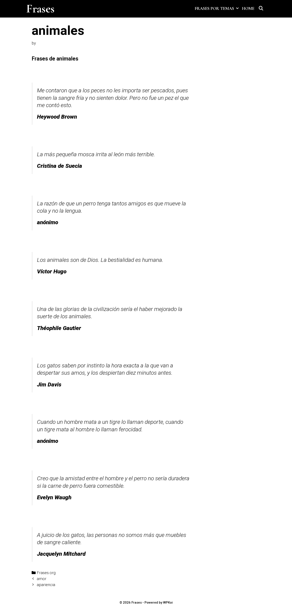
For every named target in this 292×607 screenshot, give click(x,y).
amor (41, 578)
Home (248, 8)
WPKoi (168, 602)
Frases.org (46, 572)
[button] (237, 8)
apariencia (46, 584)
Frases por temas (214, 8)
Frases (40, 8)
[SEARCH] (261, 8)
